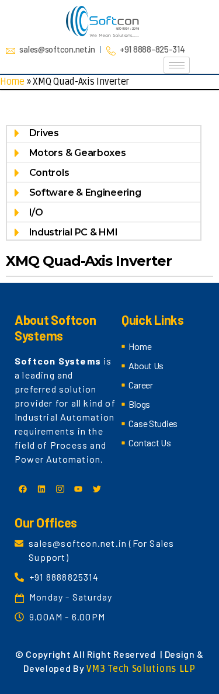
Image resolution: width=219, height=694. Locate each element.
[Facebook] (23, 489)
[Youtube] (78, 489)
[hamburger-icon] (177, 65)
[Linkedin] (41, 489)
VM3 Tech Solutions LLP (140, 669)
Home (12, 82)
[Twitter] (97, 489)
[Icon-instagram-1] (59, 489)
